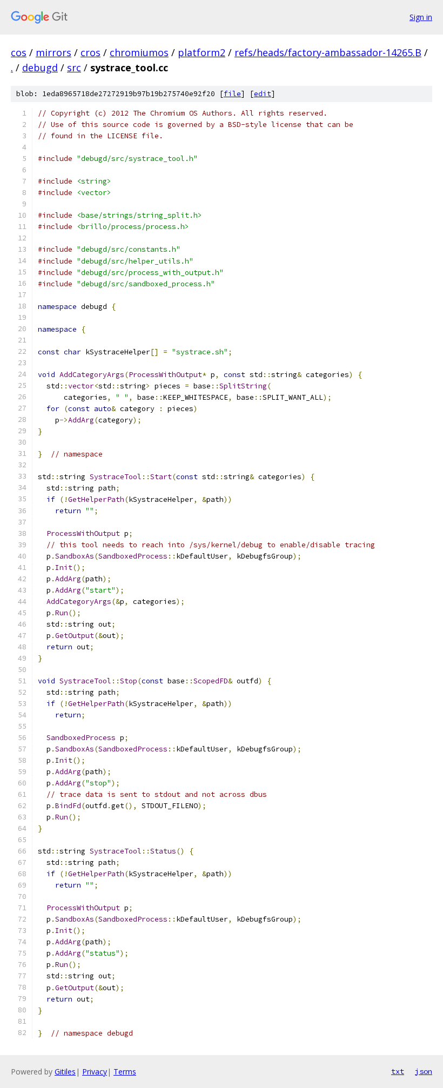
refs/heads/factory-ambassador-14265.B (327, 52)
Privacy (94, 1071)
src (74, 67)
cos (18, 52)
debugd (40, 67)
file (232, 93)
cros (90, 52)
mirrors (53, 52)
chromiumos (139, 52)
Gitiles (65, 1071)
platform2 (201, 52)
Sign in (421, 17)
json (423, 1071)
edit (262, 93)
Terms (124, 1071)
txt (397, 1071)
